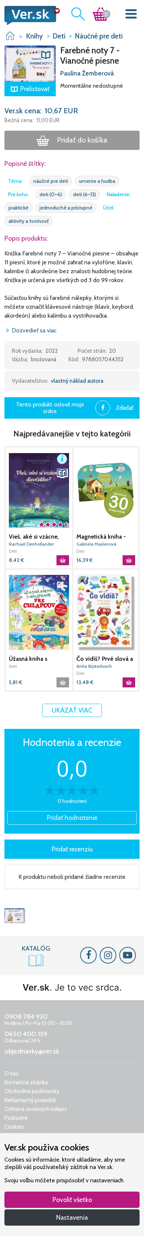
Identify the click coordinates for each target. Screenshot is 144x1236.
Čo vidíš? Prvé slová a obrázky (104, 659)
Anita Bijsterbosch (94, 666)
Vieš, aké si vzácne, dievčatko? (34, 536)
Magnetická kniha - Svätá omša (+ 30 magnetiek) (101, 536)
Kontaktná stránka (26, 1082)
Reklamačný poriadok (30, 1100)
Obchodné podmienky (31, 1091)
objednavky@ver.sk (31, 1051)
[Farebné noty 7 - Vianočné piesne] (14, 915)
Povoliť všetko (72, 1199)
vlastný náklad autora (77, 381)
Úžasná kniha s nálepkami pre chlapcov (28, 659)
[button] (30, 63)
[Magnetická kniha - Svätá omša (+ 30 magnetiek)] (105, 490)
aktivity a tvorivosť (28, 221)
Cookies (14, 1126)
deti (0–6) (51, 194)
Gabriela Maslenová (96, 544)
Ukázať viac (72, 710)
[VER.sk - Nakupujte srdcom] (30, 15)
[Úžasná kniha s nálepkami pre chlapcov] (39, 612)
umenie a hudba (97, 181)
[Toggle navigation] (131, 15)
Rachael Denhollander (31, 544)
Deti (13, 551)
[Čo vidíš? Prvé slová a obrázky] (105, 612)
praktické (18, 207)
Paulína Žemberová (87, 73)
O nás (11, 1073)
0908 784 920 (26, 1016)
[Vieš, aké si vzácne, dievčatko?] (39, 490)
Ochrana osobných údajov (35, 1109)
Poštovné (16, 1118)
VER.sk (10, 35)
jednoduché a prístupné (66, 207)
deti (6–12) (84, 194)
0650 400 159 (25, 1034)
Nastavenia (72, 1217)
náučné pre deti (50, 181)
